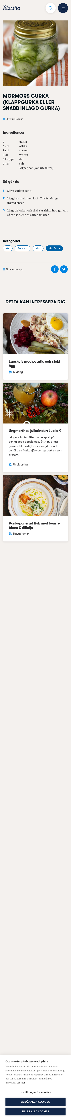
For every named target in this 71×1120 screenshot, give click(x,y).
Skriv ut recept (14, 118)
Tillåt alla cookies (35, 1111)
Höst (38, 248)
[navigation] (11, 8)
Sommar (22, 248)
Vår (7, 248)
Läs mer (21, 1082)
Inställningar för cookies (35, 1092)
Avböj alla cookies (35, 1101)
